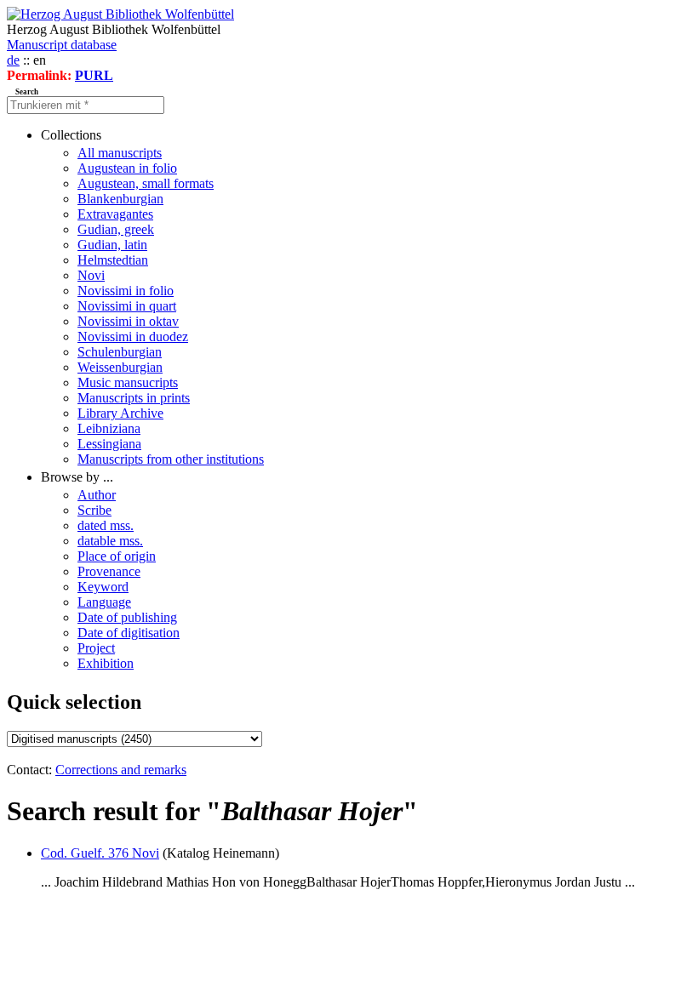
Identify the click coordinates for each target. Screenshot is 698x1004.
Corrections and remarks (120, 769)
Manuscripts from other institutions (170, 459)
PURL (94, 75)
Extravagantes (115, 214)
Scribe (94, 510)
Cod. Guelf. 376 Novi (100, 853)
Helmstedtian (112, 260)
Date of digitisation (128, 632)
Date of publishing (127, 617)
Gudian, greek (115, 229)
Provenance (108, 571)
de (13, 60)
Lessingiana (109, 443)
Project (96, 648)
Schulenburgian (119, 352)
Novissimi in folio (125, 290)
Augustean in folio (127, 168)
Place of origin (116, 556)
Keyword (103, 586)
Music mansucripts (127, 382)
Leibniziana (108, 428)
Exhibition (105, 663)
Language (104, 602)
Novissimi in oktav (128, 321)
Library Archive (120, 413)
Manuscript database (62, 44)
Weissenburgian (120, 367)
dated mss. (105, 525)
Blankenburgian (120, 198)
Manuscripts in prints (133, 398)
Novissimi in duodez (132, 336)
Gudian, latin (112, 244)
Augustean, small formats (145, 183)
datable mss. (110, 540)
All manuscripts (119, 152)
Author (96, 495)
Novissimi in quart (126, 306)
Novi (91, 275)
